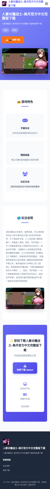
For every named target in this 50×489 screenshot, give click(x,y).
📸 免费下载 (14, 39)
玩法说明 (6, 466)
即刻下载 (6, 470)
